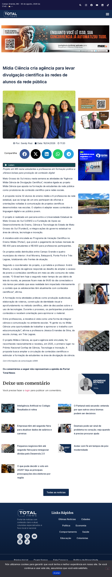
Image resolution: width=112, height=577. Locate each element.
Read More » (22, 414)
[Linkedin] (20, 542)
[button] (80, 5)
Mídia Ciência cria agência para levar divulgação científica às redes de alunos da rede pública (39, 75)
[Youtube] (34, 536)
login (27, 390)
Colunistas (82, 538)
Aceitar (57, 573)
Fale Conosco (60, 560)
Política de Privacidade (85, 560)
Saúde (85, 531)
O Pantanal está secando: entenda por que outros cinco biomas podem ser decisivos (91, 409)
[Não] (107, 568)
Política (66, 525)
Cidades (85, 519)
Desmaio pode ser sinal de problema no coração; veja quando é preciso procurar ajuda (92, 429)
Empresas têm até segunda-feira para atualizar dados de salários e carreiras (34, 429)
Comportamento (68, 531)
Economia (81, 525)
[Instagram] (20, 536)
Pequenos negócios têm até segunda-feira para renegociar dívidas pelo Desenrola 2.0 (33, 450)
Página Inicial (21, 560)
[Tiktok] (27, 542)
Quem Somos (41, 560)
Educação (65, 538)
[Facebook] (27, 536)
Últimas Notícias (67, 519)
